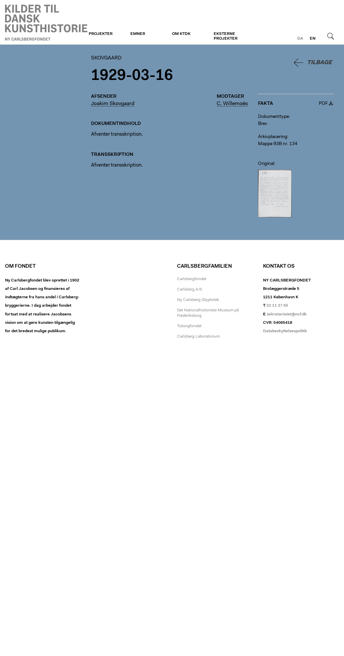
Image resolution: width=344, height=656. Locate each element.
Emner (137, 34)
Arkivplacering (272, 137)
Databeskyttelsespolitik (285, 331)
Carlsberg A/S (189, 290)
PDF (323, 103)
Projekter (101, 34)
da (300, 39)
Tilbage (319, 62)
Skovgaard (46, 22)
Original (266, 164)
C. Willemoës (232, 103)
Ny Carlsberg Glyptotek (198, 300)
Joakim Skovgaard (112, 103)
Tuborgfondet (189, 326)
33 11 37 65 (277, 306)
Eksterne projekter (226, 36)
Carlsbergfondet (191, 279)
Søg (330, 36)
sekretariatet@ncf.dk (287, 314)
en (312, 39)
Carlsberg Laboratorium (198, 337)
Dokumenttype (273, 117)
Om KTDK (181, 34)
